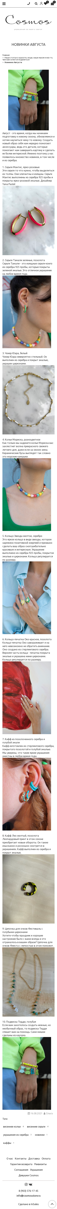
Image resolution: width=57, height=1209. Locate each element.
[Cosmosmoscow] (28, 21)
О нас (10, 1158)
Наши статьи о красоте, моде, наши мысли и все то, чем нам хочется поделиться (27, 59)
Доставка (34, 1158)
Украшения (36, 1169)
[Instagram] (26, 1184)
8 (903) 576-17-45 (28, 1190)
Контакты (20, 1158)
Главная (6, 55)
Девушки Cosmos (29, 1175)
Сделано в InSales (28, 1204)
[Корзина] (52, 3)
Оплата (46, 1158)
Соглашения (21, 1169)
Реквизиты (40, 1164)
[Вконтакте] (30, 1184)
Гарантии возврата (21, 1164)
